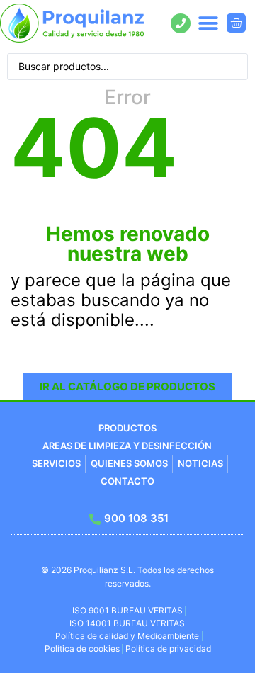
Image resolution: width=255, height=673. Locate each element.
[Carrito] (236, 23)
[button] (209, 23)
